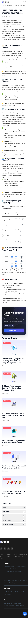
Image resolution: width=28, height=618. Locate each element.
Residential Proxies (19, 232)
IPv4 (16, 242)
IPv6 (19, 242)
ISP (15, 230)
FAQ (17, 606)
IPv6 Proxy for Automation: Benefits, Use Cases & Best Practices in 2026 (11, 388)
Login (24, 2)
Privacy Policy (9, 555)
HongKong (12, 583)
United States (7, 580)
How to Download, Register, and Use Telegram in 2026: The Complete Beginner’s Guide (13, 361)
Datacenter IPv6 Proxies (10, 569)
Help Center (7, 603)
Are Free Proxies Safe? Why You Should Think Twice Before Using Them (13, 415)
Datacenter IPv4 (19, 220)
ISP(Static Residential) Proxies (12, 571)
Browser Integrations (9, 606)
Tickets (25, 592)
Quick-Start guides (16, 603)
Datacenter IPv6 (19, 218)
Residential (17, 225)
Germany (14, 580)
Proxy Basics (7, 342)
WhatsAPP (13, 592)
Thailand (24, 580)
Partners (22, 606)
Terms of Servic (1, 556)
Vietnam (6, 583)
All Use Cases (7, 594)
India (19, 580)
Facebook (6, 592)
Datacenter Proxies (21, 566)
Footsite (19, 592)
